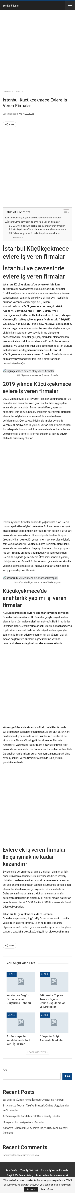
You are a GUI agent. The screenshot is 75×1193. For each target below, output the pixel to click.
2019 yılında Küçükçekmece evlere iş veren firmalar (39, 225)
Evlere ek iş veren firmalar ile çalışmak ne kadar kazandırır (36, 235)
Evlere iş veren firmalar (55, 1170)
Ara (5, 1069)
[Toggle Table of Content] (64, 212)
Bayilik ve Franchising (20, 1175)
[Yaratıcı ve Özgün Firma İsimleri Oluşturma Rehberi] (21, 982)
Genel (11, 974)
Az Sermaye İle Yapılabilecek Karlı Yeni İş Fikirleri (32, 1116)
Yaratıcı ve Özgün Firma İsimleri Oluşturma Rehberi (33, 1099)
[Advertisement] (37, 49)
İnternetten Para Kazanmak (52, 1175)
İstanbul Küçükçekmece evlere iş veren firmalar (34, 217)
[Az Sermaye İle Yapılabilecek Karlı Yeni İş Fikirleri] (21, 1022)
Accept (31, 1189)
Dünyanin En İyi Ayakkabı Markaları (24, 1122)
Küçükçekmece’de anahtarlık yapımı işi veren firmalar (40, 229)
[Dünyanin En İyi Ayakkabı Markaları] (54, 1022)
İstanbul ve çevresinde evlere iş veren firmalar (33, 221)
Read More (46, 1189)
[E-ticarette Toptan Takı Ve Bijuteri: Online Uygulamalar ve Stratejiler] (54, 982)
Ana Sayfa (11, 1170)
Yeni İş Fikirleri (11, 5)
